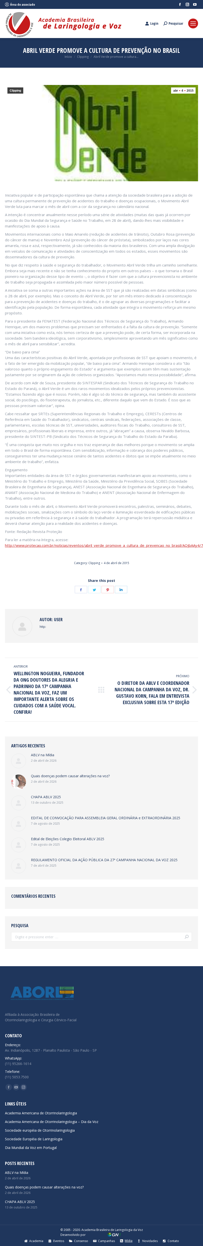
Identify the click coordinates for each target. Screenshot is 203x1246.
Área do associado (22, 4)
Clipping (15, 90)
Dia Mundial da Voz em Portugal (31, 1147)
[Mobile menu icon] (193, 23)
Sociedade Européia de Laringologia (33, 1139)
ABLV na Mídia (42, 755)
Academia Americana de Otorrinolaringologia (41, 1113)
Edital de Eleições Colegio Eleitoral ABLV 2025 (67, 839)
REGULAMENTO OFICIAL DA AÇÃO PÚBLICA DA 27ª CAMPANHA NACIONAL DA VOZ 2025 (104, 860)
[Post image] (18, 761)
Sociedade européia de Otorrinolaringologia (40, 1130)
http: (43, 627)
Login (154, 23)
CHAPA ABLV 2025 (46, 797)
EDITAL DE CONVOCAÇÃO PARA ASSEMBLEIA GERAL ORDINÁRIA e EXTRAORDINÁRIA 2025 (105, 818)
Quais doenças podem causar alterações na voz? (70, 776)
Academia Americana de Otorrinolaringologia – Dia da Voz (51, 1121)
